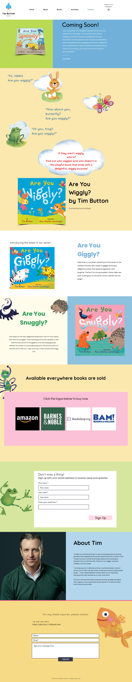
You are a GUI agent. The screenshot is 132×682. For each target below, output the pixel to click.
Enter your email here (47, 502)
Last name (42, 492)
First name (42, 483)
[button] (27, 418)
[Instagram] (108, 9)
